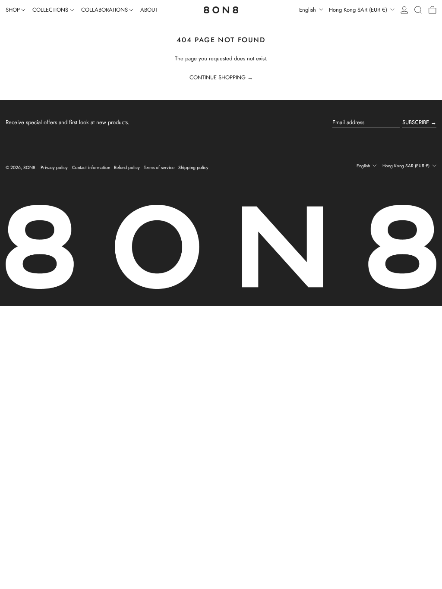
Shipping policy (193, 167)
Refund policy (127, 167)
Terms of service (159, 167)
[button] (418, 10)
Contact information (91, 167)
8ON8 (29, 167)
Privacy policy (54, 167)
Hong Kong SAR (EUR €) (359, 10)
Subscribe (415, 122)
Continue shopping (217, 77)
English (308, 10)
